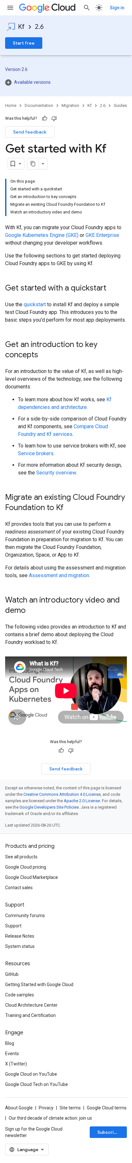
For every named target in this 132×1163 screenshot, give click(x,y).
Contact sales (19, 887)
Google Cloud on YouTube (31, 1074)
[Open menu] (10, 7)
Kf (21, 27)
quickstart (35, 304)
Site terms (70, 1107)
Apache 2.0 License (82, 800)
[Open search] (87, 8)
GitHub (12, 974)
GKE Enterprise (102, 235)
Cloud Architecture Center (31, 1005)
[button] (66, 82)
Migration (70, 105)
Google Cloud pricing (25, 867)
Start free (24, 43)
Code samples (19, 994)
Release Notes (19, 936)
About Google (19, 1107)
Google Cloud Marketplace (31, 877)
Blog (9, 1043)
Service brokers (36, 453)
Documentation (39, 105)
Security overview (56, 473)
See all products (21, 856)
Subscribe (108, 1132)
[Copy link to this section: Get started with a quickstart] (112, 288)
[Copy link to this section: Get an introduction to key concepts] (44, 355)
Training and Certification (30, 1015)
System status (20, 946)
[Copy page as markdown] (33, 163)
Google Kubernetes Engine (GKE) (41, 235)
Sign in (117, 7)
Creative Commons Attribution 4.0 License (62, 794)
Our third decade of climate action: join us (50, 1118)
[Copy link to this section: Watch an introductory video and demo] (32, 611)
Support (13, 925)
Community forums (25, 915)
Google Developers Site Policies (49, 807)
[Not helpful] (54, 118)
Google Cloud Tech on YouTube (36, 1084)
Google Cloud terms (107, 1107)
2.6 (39, 27)
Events (12, 1053)
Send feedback (29, 132)
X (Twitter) (16, 1063)
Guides (120, 105)
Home (10, 105)
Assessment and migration (59, 575)
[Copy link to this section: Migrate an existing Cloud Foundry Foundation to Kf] (69, 508)
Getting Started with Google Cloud (39, 984)
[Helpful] (44, 118)
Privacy (46, 1107)
